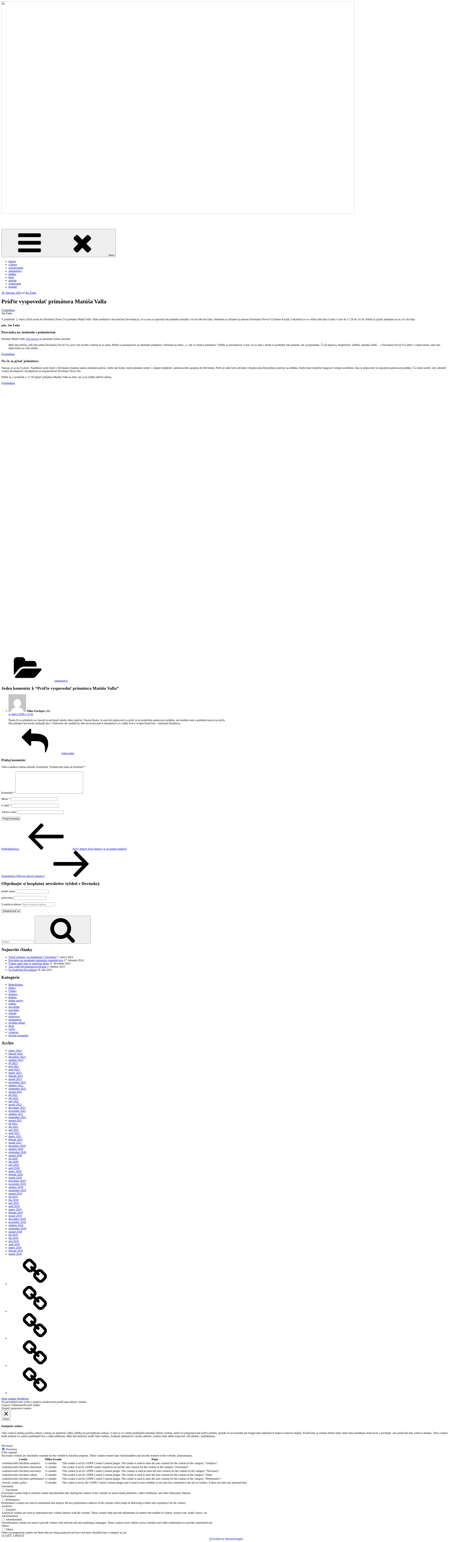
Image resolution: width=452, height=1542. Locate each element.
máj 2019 (13, 1203)
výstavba (13, 1032)
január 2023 (15, 1079)
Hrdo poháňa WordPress (15, 1398)
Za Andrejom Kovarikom (22, 969)
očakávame (14, 283)
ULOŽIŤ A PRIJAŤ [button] (12, 1535)
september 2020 (17, 1152)
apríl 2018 (14, 1244)
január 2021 (15, 1142)
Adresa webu (8, 811)
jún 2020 (13, 1161)
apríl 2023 (14, 1069)
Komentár (8, 792)
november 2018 (17, 1222)
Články (12, 991)
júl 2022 (13, 1095)
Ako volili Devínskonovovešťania (27, 966)
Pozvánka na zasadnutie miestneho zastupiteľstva (35, 960)
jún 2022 (13, 1098)
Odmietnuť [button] (17, 1405)
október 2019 (15, 1187)
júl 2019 (13, 1196)
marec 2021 (15, 1136)
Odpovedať (67, 753)
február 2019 (15, 1212)
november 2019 (17, 1184)
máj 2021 (13, 1129)
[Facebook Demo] (34, 1338)
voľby (11, 1029)
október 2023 (15, 1060)
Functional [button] (7, 1486)
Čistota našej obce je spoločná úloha (28, 963)
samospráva (15, 270)
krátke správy (15, 1000)
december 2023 (17, 1056)
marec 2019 (15, 1209)
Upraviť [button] (5, 1405)
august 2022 (15, 1091)
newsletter (14, 1006)
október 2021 (15, 1114)
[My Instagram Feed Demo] (34, 1311)
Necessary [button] (7, 1445)
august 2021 (15, 1120)
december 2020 (17, 1145)
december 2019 (17, 1180)
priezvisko (7, 897)
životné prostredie (18, 1035)
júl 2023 (13, 1063)
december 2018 (17, 1218)
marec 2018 (15, 1247)
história (12, 997)
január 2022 (15, 1104)
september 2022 (17, 1088)
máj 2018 (13, 1241)
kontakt (12, 286)
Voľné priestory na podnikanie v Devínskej (32, 957)
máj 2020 (13, 1164)
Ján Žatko (30, 292)
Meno (5, 798)
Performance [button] (8, 1496)
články (12, 987)
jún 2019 (13, 1199)
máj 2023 (13, 1066)
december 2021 (17, 1107)
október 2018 (15, 1225)
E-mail (6, 805)
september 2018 (17, 1228)
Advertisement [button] (9, 1515)
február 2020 (15, 1174)
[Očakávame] (34, 1283)
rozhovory (14, 1016)
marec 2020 (15, 1171)
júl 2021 (13, 1123)
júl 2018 (13, 1234)
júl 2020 (13, 1158)
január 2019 (15, 1215)
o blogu (12, 264)
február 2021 (15, 1139)
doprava (12, 994)
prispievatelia (15, 267)
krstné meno (8, 891)
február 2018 (15, 1250)
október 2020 (15, 1149)
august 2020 (15, 1155)
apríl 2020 (14, 1168)
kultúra (12, 274)
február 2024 (15, 1053)
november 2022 (17, 1082)
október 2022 (15, 1085)
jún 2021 (13, 1126)
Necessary (11, 1449)
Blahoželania (15, 984)
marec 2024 (15, 1050)
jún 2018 (13, 1238)
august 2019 (15, 1193)
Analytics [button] (6, 1506)
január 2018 (15, 1253)
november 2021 (17, 1110)
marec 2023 (15, 1072)
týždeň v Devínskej (12, 218)
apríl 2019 (14, 1206)
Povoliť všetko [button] (32, 1405)
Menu (111, 255)
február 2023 (15, 1075)
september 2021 (17, 1117)
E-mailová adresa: (11, 904)
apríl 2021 (14, 1133)
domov (12, 261)
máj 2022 (13, 1101)
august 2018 (15, 1231)
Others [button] (5, 1525)
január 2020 (15, 1177)
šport (11, 277)
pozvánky (13, 1010)
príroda (12, 280)
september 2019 (17, 1190)
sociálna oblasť (16, 1022)
